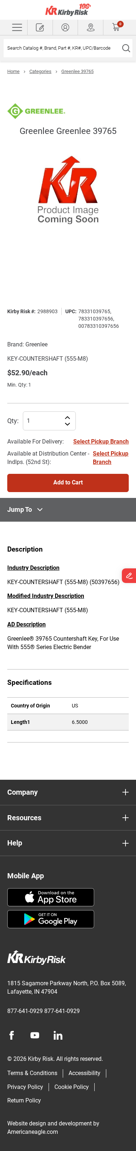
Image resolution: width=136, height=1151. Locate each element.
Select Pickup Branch (101, 441)
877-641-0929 (25, 1011)
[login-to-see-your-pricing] (65, 27)
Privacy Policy (25, 1086)
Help (14, 843)
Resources (24, 817)
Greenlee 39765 (77, 71)
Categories (40, 71)
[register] (40, 27)
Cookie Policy (71, 1086)
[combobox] (62, 48)
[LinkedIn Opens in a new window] (58, 1035)
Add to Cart (68, 482)
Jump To (19, 509)
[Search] (126, 48)
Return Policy (24, 1100)
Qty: (12, 421)
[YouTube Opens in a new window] (34, 1035)
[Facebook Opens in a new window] (11, 1035)
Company (22, 792)
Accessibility (84, 1073)
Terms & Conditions (32, 1073)
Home (13, 71)
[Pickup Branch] (90, 27)
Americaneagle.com (32, 1131)
